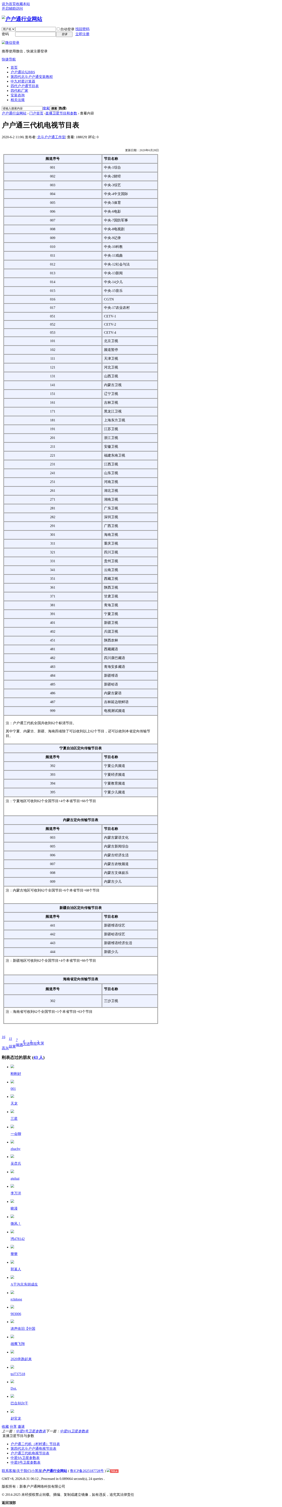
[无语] (12, 1096)
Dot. (14, 1388)
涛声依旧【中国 (23, 1328)
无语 (26, 1042)
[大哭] (12, 1382)
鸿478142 (18, 1239)
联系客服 (9, 1471)
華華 (14, 1254)
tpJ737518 (18, 1374)
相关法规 (18, 100)
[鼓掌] (12, 1067)
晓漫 (14, 1208)
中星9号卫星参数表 (31, 1431)
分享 (13, 1426)
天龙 (14, 1103)
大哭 (40, 1042)
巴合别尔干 (19, 1403)
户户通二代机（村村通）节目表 (35, 1444)
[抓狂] (12, 1293)
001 (13, 1089)
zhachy (15, 1149)
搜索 (46, 108)
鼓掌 (12, 1042)
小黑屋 (36, 1471)
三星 (14, 1118)
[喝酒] (12, 1127)
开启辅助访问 (12, 8)
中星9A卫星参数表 (74, 1431)
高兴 (5, 1042)
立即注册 (82, 34)
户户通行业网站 (14, 113)
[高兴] (12, 1082)
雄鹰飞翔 (18, 1344)
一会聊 (16, 1134)
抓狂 (33, 1042)
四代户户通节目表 (25, 86)
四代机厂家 (19, 90)
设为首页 (9, 4)
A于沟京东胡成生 (24, 1284)
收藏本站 (23, 4)
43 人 (38, 1057)
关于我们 (24, 1471)
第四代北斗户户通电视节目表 (33, 1448)
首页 (14, 67)
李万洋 (16, 1193)
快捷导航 (9, 59)
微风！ (16, 1223)
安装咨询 (18, 95)
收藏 (5, 1426)
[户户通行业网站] (22, 19)
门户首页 (36, 113)
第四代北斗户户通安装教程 (32, 77)
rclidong (16, 1299)
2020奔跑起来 (21, 1359)
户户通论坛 (23, 72)
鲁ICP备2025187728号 (87, 1471)
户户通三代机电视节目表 (30, 1453)
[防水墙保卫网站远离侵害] (108, 1471)
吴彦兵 (16, 1163)
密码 (5, 34)
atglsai (15, 1178)
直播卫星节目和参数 (61, 113)
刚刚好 (16, 1074)
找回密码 (82, 29)
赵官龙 (16, 1418)
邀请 (21, 1426)
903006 (16, 1314)
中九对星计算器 (23, 81)
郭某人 (16, 1269)
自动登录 (67, 29)
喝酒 (19, 1042)
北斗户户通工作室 (51, 137)
